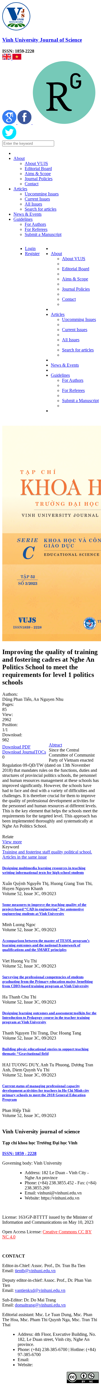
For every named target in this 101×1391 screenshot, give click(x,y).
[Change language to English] (7, 58)
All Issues (33, 204)
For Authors (35, 224)
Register (32, 253)
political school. (77, 852)
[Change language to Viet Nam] (16, 58)
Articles (20, 188)
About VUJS (36, 163)
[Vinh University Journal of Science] (16, 28)
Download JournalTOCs (24, 752)
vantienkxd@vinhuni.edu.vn (40, 1290)
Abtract (55, 745)
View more (12, 841)
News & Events (27, 214)
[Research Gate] (64, 122)
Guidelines (23, 219)
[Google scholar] (9, 122)
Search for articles (40, 209)
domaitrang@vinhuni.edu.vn (40, 1305)
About (19, 158)
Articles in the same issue (24, 857)
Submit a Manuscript (43, 234)
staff (45, 852)
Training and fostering (21, 852)
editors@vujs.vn (44, 1359)
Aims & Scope (38, 173)
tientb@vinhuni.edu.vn (35, 1270)
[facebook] (25, 122)
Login (30, 248)
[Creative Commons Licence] (83, 1381)
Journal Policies (38, 178)
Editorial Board (38, 168)
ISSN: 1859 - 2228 (19, 1153)
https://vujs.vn (46, 1364)
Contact (31, 183)
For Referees (36, 229)
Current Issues (37, 199)
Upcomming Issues (42, 193)
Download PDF (16, 746)
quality (56, 852)
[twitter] (9, 137)
